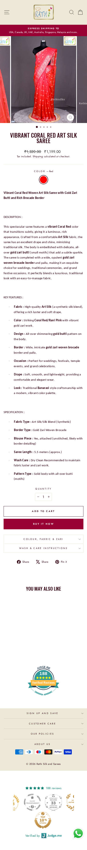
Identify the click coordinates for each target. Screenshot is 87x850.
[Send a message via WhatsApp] (78, 833)
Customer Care (42, 723)
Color (43, 171)
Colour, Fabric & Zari (43, 539)
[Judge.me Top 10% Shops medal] (23, 820)
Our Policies (42, 733)
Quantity (43, 488)
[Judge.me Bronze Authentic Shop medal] (55, 802)
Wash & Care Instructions (43, 548)
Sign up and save (42, 713)
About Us (42, 744)
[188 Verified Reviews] (43, 697)
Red (43, 179)
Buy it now (43, 524)
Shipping (38, 156)
